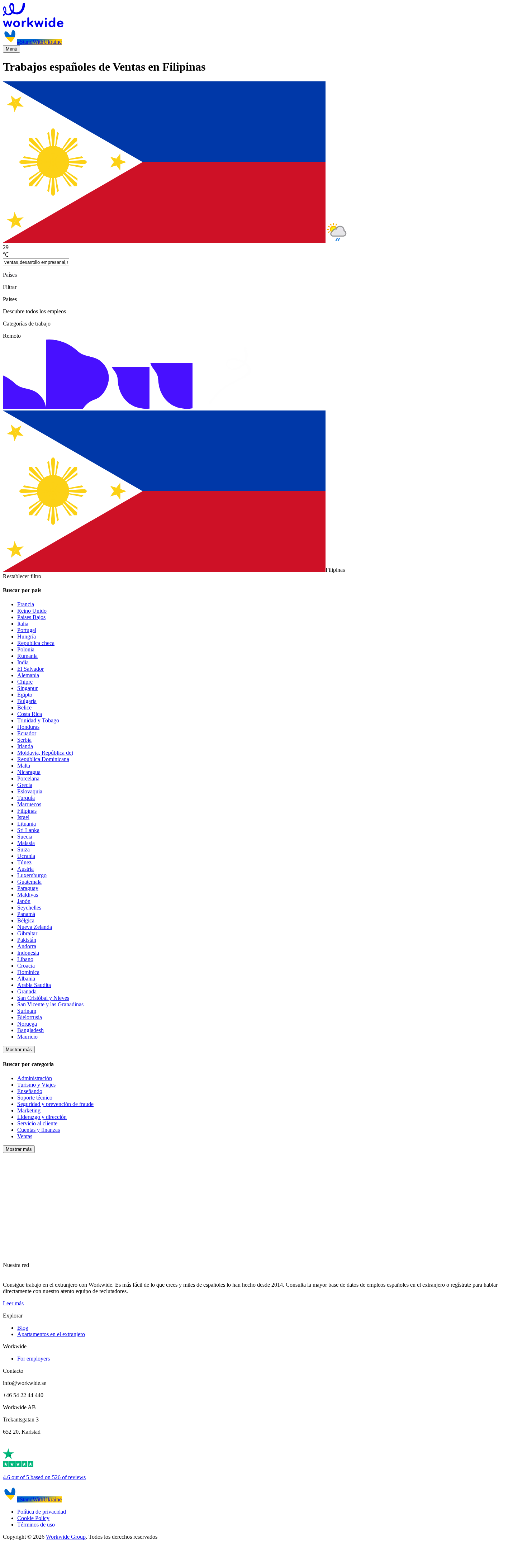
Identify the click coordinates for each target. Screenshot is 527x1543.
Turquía (26, 798)
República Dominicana (43, 759)
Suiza (23, 849)
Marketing (29, 1110)
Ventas (24, 1136)
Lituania (26, 824)
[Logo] (263, 16)
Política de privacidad (41, 1512)
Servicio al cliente (37, 1123)
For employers (33, 1359)
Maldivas (27, 895)
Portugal (26, 630)
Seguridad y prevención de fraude (55, 1104)
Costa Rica (29, 714)
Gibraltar (27, 933)
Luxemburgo (32, 875)
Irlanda (25, 746)
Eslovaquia (29, 791)
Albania (26, 978)
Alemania (28, 675)
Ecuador (26, 733)
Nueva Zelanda (34, 927)
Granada (27, 991)
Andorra (26, 946)
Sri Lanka (28, 830)
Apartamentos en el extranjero (51, 1334)
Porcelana (28, 778)
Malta (23, 766)
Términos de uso (36, 1524)
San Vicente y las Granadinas (50, 1004)
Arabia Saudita (34, 985)
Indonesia (28, 953)
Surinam (26, 1011)
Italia (22, 624)
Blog (22, 1328)
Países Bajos (31, 617)
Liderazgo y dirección (42, 1117)
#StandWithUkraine (39, 42)
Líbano (25, 959)
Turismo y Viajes (36, 1085)
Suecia (24, 837)
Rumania (27, 656)
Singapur (27, 688)
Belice (24, 707)
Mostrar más (19, 1049)
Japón (23, 901)
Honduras (28, 727)
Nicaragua (29, 772)
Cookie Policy (33, 1518)
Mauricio (27, 1037)
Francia (25, 604)
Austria (25, 869)
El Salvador (30, 669)
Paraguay (27, 888)
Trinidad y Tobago (38, 720)
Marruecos (29, 804)
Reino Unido (32, 611)
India (23, 662)
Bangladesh (30, 1030)
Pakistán (26, 940)
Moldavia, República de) (45, 753)
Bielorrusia (29, 1017)
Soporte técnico (34, 1098)
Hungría (26, 636)
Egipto (24, 695)
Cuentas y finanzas (38, 1130)
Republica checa (35, 643)
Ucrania (26, 856)
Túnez (24, 862)
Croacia (26, 966)
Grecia (24, 785)
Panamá (26, 914)
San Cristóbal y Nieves (43, 998)
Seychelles (29, 908)
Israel (23, 817)
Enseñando (29, 1091)
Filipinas (27, 811)
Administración (34, 1078)
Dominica (28, 972)
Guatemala (29, 882)
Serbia (24, 740)
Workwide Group (66, 1537)
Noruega (27, 1024)
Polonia (25, 649)
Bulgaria (27, 701)
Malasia (26, 843)
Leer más (13, 1303)
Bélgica (25, 920)
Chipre (25, 682)
